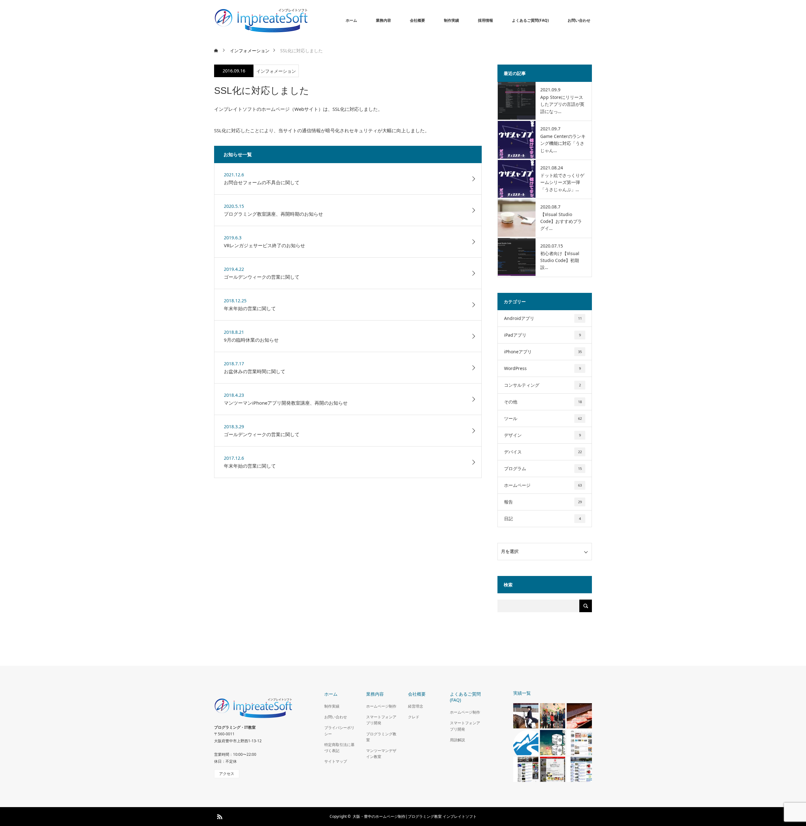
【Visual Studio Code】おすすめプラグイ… (561, 221)
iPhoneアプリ (543, 352)
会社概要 (417, 20)
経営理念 (415, 706)
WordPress (542, 368)
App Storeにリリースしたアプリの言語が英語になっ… (562, 104)
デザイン (542, 435)
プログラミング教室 (381, 737)
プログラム (543, 468)
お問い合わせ (579, 20)
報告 (543, 502)
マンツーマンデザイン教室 (381, 753)
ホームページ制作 (381, 706)
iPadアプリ (542, 335)
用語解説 (457, 740)
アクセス (226, 773)
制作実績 (451, 20)
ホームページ (543, 485)
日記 (542, 518)
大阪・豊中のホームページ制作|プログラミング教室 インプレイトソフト (415, 816)
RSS (219, 815)
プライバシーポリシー (339, 730)
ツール (543, 418)
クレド (413, 717)
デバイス (543, 452)
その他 (543, 402)
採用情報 (485, 20)
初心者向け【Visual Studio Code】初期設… (559, 260)
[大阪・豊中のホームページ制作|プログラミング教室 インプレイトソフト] (308, 20)
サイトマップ (335, 761)
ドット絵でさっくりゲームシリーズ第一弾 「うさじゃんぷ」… (562, 182)
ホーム (351, 20)
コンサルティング (542, 385)
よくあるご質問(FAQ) (530, 20)
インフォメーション (276, 71)
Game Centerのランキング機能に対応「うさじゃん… (563, 143)
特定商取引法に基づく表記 (339, 747)
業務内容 (383, 20)
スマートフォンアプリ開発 (381, 720)
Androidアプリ (543, 318)
